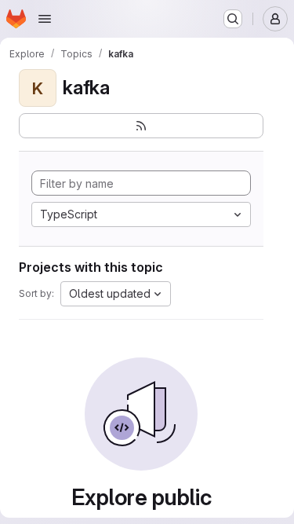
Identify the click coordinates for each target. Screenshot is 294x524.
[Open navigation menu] (44, 18)
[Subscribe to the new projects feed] (141, 125)
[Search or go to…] (232, 18)
